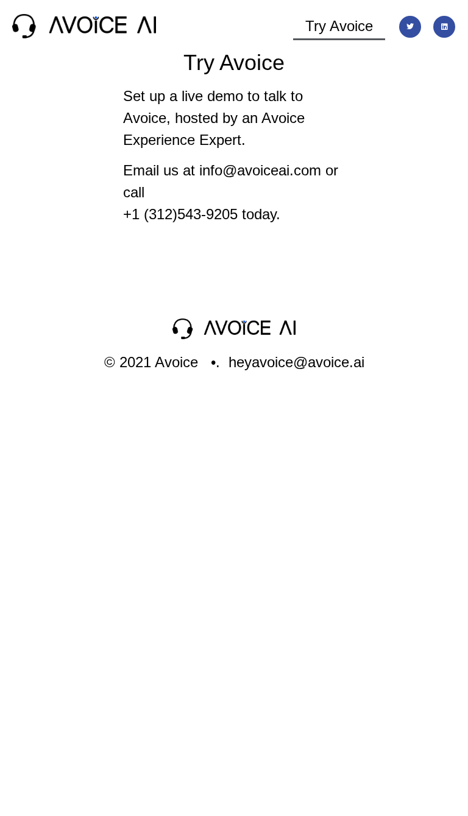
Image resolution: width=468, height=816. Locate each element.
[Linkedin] (444, 27)
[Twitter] (410, 27)
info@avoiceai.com (260, 170)
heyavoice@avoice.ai (296, 362)
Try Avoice (339, 26)
